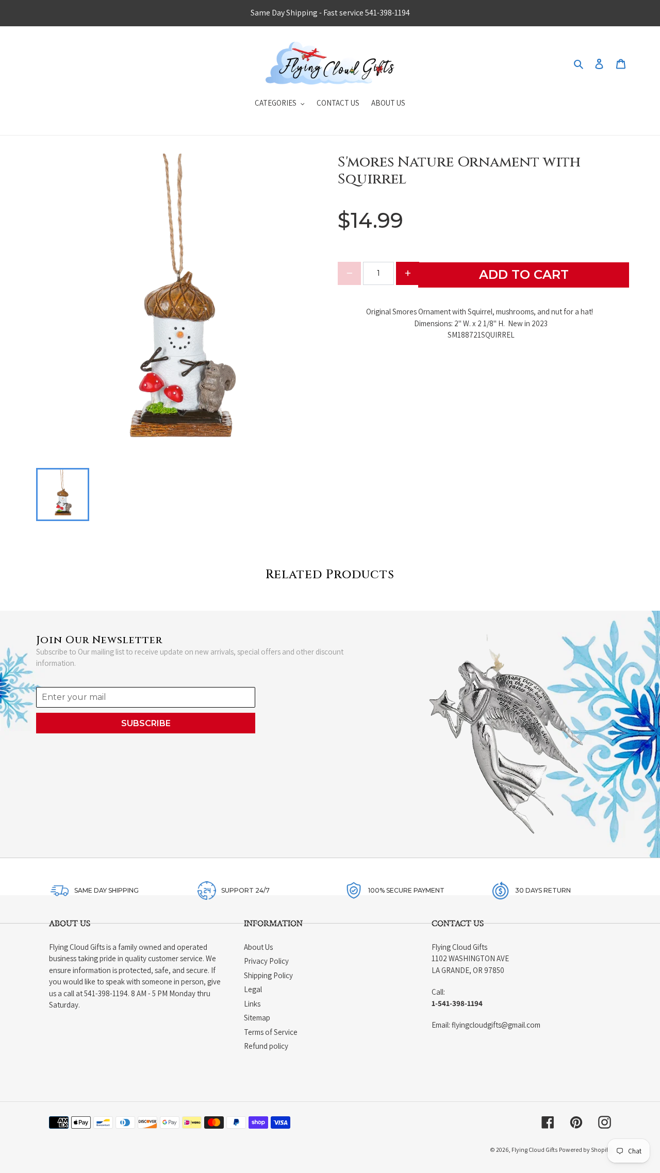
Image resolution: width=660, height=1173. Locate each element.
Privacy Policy (266, 961)
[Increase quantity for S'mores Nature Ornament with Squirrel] (407, 273)
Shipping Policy (268, 975)
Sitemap (257, 1018)
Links (252, 1004)
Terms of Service (271, 1032)
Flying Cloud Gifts (534, 1149)
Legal (253, 989)
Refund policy (266, 1046)
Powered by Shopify (585, 1149)
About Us (258, 947)
